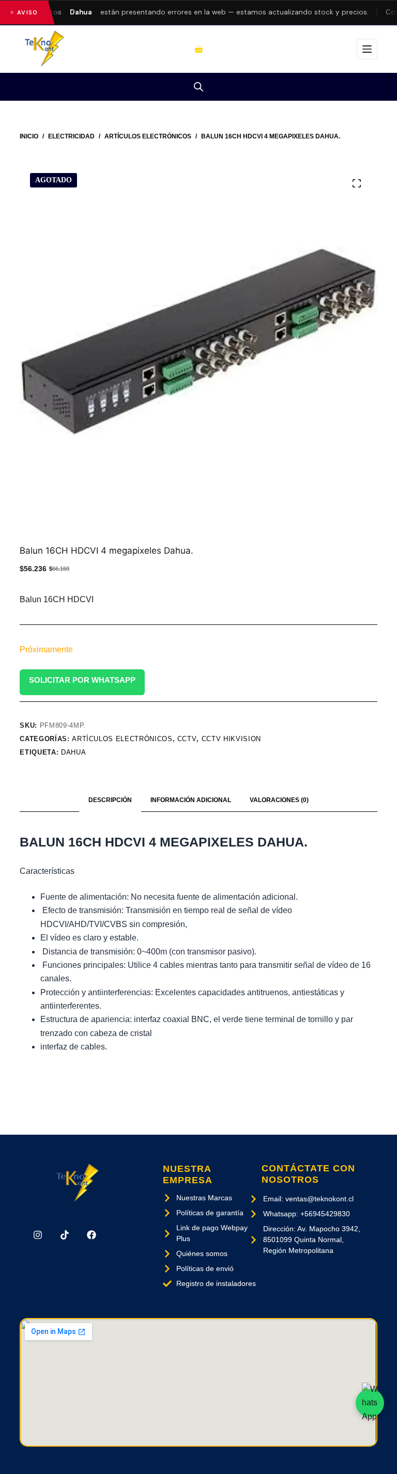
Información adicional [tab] (190, 800)
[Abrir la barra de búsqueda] (198, 86)
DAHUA (73, 752)
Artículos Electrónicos (122, 739)
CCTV (187, 739)
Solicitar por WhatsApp (82, 680)
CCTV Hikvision (231, 739)
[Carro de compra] (199, 49)
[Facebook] (91, 1235)
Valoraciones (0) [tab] (279, 800)
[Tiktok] (64, 1235)
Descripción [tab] (110, 800)
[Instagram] (37, 1235)
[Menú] (367, 49)
